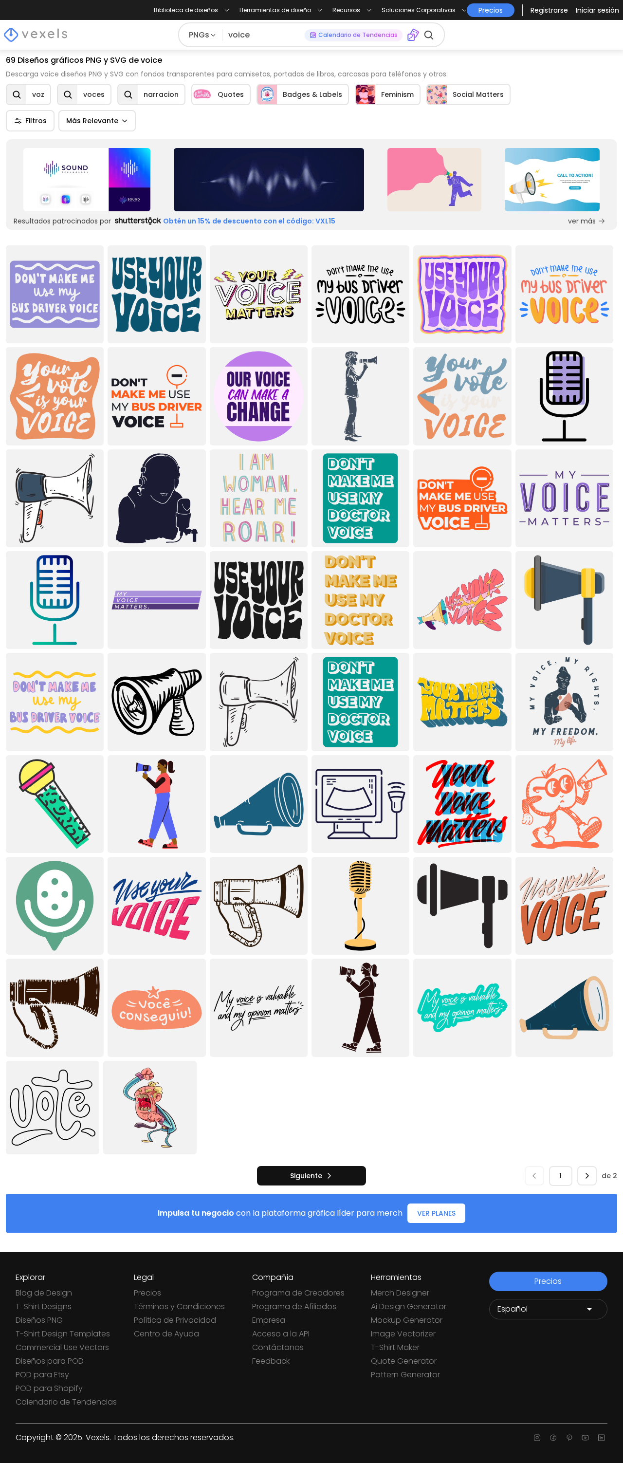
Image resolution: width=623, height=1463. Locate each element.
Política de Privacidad (175, 1320)
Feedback (271, 1361)
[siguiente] (587, 1175)
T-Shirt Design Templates (63, 1333)
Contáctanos (278, 1347)
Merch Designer (400, 1292)
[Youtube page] (585, 1438)
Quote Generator (404, 1361)
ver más (582, 221)
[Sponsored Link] (87, 179)
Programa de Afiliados (294, 1306)
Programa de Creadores (298, 1292)
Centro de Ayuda (166, 1333)
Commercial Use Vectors (62, 1347)
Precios (147, 1292)
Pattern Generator (405, 1374)
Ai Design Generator (408, 1306)
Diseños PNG (39, 1320)
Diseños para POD (50, 1361)
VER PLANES (436, 1213)
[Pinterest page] (569, 1438)
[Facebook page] (553, 1438)
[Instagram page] (537, 1438)
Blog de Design (44, 1292)
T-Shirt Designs (44, 1306)
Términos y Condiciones (179, 1306)
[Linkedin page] (601, 1438)
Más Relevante (92, 121)
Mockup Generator (406, 1320)
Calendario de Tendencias (66, 1401)
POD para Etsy (42, 1374)
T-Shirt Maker (395, 1347)
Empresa (268, 1320)
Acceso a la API (281, 1333)
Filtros (36, 121)
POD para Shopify (49, 1388)
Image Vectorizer (403, 1333)
